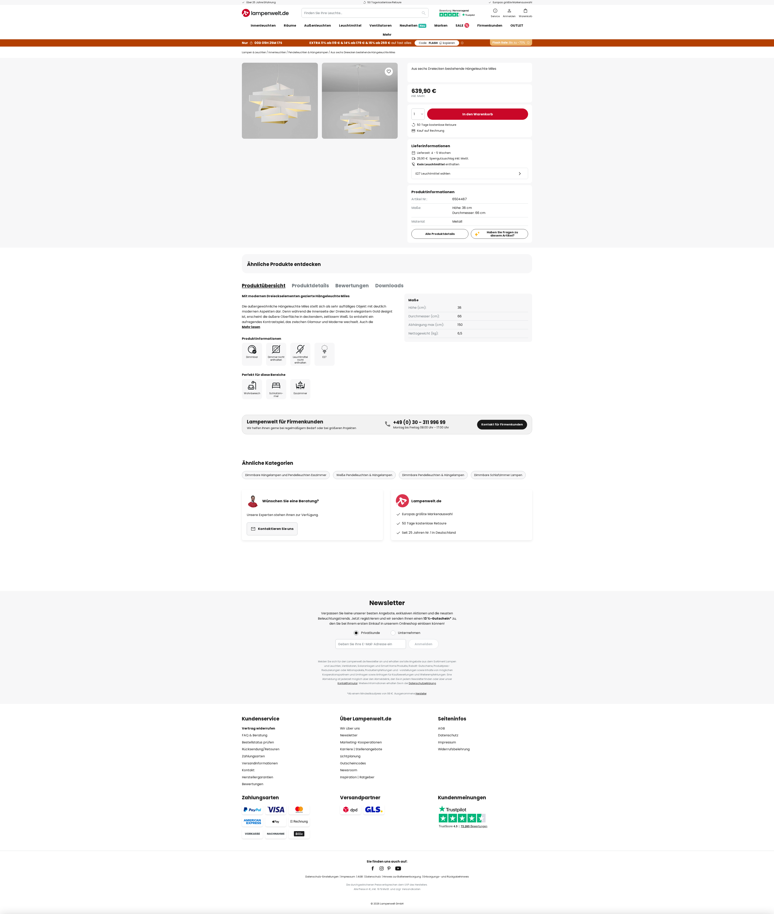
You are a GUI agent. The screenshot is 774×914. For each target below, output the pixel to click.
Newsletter (349, 735)
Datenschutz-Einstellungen (322, 876)
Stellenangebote (369, 749)
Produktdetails (310, 285)
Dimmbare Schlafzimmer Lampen (498, 475)
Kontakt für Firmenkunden (502, 424)
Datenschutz (448, 735)
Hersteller (421, 693)
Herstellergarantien (257, 777)
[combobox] (365, 13)
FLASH (437, 43)
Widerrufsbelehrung (454, 749)
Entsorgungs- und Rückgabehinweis (446, 876)
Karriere (346, 749)
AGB (441, 728)
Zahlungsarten (253, 756)
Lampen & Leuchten (254, 52)
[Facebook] (375, 868)
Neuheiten (412, 25)
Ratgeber (367, 777)
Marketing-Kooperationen (361, 742)
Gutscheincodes (353, 763)
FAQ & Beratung (254, 735)
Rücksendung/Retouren (260, 749)
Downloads (389, 285)
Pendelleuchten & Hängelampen (308, 52)
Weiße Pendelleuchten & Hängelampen (364, 475)
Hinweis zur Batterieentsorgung (402, 876)
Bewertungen (352, 285)
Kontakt (248, 770)
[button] (389, 72)
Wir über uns (350, 728)
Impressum (447, 742)
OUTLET (516, 25)
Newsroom (348, 770)
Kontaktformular (348, 683)
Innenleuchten (277, 52)
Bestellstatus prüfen (258, 742)
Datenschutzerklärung (422, 683)
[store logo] (265, 13)
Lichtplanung (350, 756)
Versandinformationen (260, 763)
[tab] (263, 286)
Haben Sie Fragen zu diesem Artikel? (502, 234)
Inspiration (348, 777)
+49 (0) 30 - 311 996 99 (419, 422)
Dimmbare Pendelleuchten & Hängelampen (433, 475)
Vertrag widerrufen (258, 728)
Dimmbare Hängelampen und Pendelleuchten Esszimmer (285, 475)
